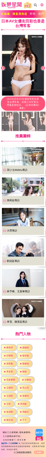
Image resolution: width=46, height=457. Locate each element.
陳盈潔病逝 (20, 13)
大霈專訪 (12, 230)
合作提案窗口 (9, 440)
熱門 (41, 13)
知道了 (40, 452)
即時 (33, 13)
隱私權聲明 (24, 432)
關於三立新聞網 (10, 432)
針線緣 (5, 13)
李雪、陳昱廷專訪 (17, 321)
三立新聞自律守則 (11, 436)
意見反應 (21, 440)
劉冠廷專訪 (13, 261)
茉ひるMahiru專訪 (17, 169)
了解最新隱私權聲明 (23, 452)
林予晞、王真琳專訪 (18, 291)
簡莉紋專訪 (13, 200)
